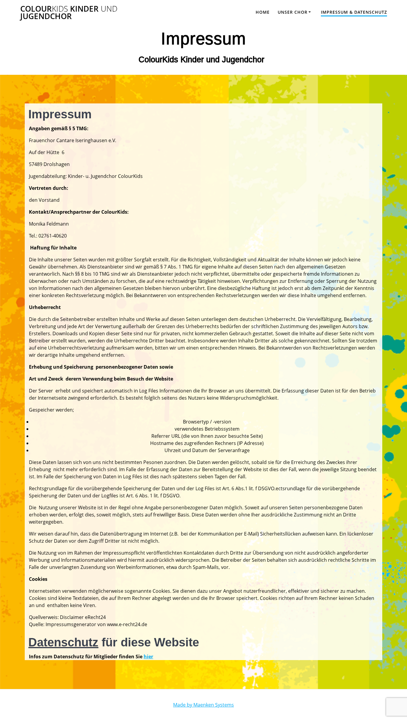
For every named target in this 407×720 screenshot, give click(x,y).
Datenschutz (63, 642)
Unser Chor (292, 12)
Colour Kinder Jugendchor (68, 12)
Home (263, 12)
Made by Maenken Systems (203, 705)
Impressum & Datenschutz (354, 12)
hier (148, 656)
